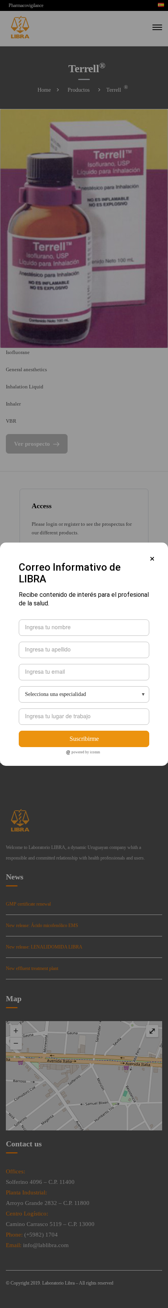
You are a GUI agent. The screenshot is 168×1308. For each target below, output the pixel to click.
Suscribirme (84, 738)
